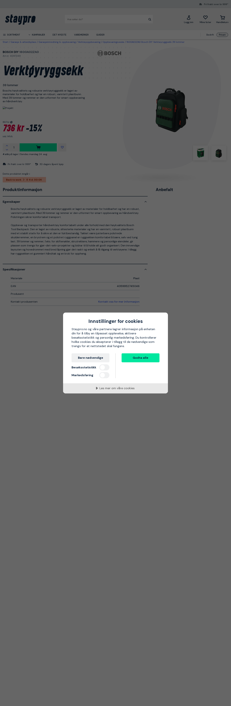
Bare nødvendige (90, 358)
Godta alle (140, 358)
